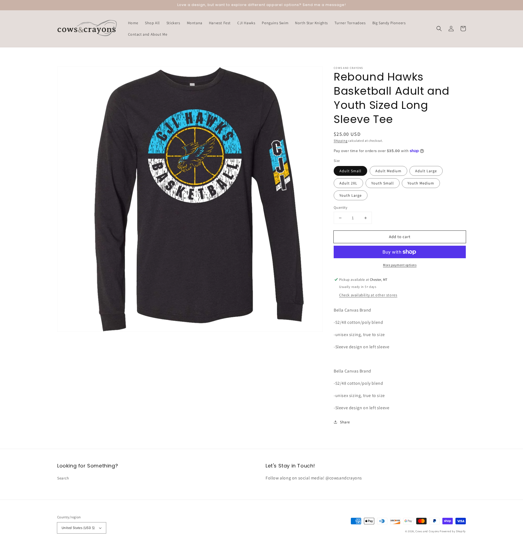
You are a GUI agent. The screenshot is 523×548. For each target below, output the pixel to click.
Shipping (341, 140)
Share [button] (345, 422)
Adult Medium (388, 170)
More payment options (399, 265)
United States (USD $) (78, 527)
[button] (439, 29)
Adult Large (426, 170)
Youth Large (350, 195)
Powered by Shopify (453, 531)
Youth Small (382, 183)
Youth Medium (421, 183)
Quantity (340, 207)
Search (63, 478)
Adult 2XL (348, 183)
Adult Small (350, 170)
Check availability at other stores (368, 295)
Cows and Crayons (427, 531)
